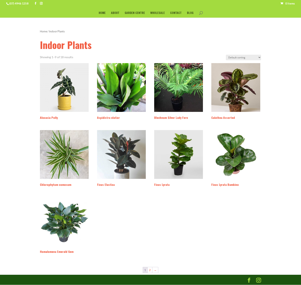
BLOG (190, 13)
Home (43, 31)
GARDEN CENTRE (135, 13)
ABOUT (115, 13)
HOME (102, 13)
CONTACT (176, 13)
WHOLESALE (157, 13)
